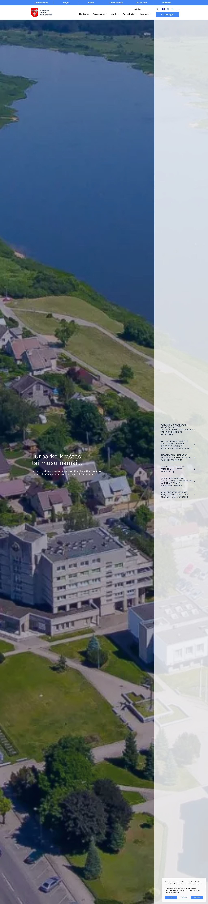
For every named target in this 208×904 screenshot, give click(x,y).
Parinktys (197, 897)
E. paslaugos (167, 14)
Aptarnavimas (41, 2)
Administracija (116, 2)
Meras (91, 2)
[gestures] (168, 9)
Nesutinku (184, 897)
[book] (163, 9)
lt (177, 9)
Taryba (66, 2)
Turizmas (166, 2)
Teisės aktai (141, 2)
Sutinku (170, 897)
